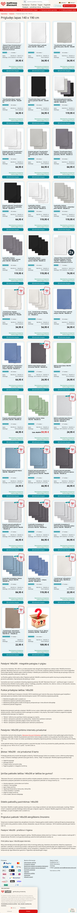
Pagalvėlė (47, 5)
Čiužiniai (33, 5)
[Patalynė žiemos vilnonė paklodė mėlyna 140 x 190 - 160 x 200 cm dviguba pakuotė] (38, 458)
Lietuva (72, 2)
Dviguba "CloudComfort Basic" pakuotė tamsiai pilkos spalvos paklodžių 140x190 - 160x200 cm (63, 153)
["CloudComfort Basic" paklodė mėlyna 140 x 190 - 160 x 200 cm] (64, 299)
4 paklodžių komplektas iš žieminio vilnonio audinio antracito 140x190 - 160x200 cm (37, 526)
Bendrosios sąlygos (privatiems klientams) (36, 866)
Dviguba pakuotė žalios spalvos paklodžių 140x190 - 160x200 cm (11, 418)
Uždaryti (9, 911)
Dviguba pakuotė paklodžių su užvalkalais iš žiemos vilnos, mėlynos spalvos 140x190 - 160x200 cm (38, 473)
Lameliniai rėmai (35, 7)
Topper (40, 5)
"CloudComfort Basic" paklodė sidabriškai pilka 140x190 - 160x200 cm (64, 46)
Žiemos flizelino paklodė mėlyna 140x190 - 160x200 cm (12, 471)
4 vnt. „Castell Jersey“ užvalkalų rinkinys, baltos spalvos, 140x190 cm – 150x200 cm (38, 313)
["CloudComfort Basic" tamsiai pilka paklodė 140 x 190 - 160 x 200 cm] (12, 86)
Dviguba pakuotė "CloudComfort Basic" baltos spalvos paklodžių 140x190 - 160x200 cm (12, 153)
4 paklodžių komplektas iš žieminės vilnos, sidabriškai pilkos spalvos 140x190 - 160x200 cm (64, 526)
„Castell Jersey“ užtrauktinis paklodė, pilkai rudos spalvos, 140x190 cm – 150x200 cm (11, 632)
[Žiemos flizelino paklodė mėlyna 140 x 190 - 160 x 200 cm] (12, 458)
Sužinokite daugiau (13, 71)
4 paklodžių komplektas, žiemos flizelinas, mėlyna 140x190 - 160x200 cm (12, 580)
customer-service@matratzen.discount (65, 868)
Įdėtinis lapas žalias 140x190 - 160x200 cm (62, 366)
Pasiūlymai (25, 5)
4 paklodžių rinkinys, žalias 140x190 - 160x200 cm (36, 418)
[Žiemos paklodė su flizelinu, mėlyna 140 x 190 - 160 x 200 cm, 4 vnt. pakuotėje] (12, 565)
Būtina (14, 908)
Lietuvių (63, 2)
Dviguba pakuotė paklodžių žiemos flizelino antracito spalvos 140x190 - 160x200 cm (64, 472)
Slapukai (26, 871)
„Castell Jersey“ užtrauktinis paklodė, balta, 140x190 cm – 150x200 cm (62, 580)
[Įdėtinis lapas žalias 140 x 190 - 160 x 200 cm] (64, 353)
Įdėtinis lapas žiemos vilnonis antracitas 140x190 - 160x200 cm (37, 366)
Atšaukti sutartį (28, 877)
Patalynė (25, 7)
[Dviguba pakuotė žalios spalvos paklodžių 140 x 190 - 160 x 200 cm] (12, 405)
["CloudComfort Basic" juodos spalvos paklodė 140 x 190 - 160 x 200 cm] (38, 86)
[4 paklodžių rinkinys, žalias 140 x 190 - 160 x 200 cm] (38, 405)
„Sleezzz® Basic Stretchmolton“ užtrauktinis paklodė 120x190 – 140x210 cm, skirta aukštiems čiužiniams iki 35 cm (11, 47)
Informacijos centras (30, 862)
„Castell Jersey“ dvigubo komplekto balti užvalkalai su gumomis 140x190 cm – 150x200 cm (11, 314)
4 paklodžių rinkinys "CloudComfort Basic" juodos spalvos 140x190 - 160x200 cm (37, 259)
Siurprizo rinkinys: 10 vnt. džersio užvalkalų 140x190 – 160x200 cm (38, 631)
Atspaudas (27, 875)
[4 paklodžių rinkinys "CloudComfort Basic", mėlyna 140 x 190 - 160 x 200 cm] (38, 565)
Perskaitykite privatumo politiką (9, 903)
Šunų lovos (46, 7)
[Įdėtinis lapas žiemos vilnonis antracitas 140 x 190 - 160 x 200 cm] (38, 353)
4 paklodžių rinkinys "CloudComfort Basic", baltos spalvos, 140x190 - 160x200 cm (37, 207)
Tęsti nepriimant (5, 888)
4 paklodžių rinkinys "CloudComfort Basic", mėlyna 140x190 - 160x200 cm (37, 580)
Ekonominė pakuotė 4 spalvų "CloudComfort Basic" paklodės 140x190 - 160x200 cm (63, 100)
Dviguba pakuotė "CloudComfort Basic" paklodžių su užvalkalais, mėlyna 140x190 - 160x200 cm (12, 367)
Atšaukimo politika (29, 873)
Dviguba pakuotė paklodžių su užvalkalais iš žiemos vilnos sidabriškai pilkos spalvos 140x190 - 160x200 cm (12, 527)
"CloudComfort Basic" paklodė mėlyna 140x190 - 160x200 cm (63, 312)
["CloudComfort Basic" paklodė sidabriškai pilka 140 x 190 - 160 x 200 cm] (64, 32)
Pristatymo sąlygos (29, 864)
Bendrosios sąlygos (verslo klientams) (35, 868)
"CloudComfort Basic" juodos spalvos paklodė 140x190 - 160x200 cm (38, 100)
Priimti (28, 911)
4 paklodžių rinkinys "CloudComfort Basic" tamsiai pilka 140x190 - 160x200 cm (11, 259)
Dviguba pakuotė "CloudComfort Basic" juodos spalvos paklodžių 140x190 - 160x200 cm (12, 207)
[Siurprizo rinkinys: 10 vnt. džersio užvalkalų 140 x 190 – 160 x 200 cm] (38, 618)
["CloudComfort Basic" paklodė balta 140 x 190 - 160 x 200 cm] (38, 32)
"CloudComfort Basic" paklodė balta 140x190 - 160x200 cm (37, 46)
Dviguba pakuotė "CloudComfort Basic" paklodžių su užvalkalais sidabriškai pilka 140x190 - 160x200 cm (38, 154)
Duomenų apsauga (29, 870)
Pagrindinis (4, 13)
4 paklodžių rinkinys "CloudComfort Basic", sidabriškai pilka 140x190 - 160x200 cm (64, 207)
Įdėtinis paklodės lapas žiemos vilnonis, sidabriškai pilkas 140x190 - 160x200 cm (63, 419)
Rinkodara (22, 908)
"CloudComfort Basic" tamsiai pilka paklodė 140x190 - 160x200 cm (11, 100)
